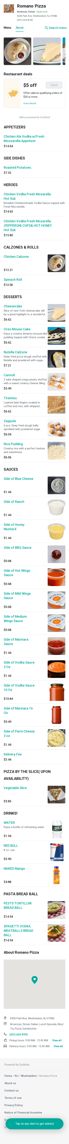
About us (10, 1083)
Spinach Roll (13, 279)
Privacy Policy (13, 1105)
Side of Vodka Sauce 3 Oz (19, 664)
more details (29, 103)
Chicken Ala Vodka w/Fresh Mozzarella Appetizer (24, 138)
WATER (9, 823)
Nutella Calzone (15, 352)
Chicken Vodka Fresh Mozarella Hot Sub (27, 196)
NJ (16, 1075)
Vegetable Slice (15, 788)
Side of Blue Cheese (18, 479)
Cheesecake (13, 306)
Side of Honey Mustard (14, 527)
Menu (7, 27)
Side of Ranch (14, 502)
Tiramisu (10, 398)
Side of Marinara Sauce (16, 641)
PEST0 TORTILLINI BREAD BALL (18, 905)
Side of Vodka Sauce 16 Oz (19, 687)
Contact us (11, 1090)
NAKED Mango (14, 868)
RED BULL (11, 845)
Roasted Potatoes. (18, 167)
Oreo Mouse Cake (17, 329)
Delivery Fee (13, 754)
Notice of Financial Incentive (23, 1112)
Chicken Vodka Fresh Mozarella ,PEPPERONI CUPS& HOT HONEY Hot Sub (28, 225)
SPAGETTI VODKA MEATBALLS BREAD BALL (18, 930)
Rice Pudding (13, 444)
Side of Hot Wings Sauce (17, 573)
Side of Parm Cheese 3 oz (19, 733)
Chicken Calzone (16, 256)
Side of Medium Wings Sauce (15, 619)
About (20, 27)
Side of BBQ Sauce (17, 547)
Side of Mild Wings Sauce (17, 596)
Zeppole (10, 421)
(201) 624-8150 (25, 20)
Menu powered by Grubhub (34, 117)
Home (8, 1075)
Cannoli (9, 375)
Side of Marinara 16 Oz (18, 710)
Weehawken (29, 1075)
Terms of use (13, 1098)
